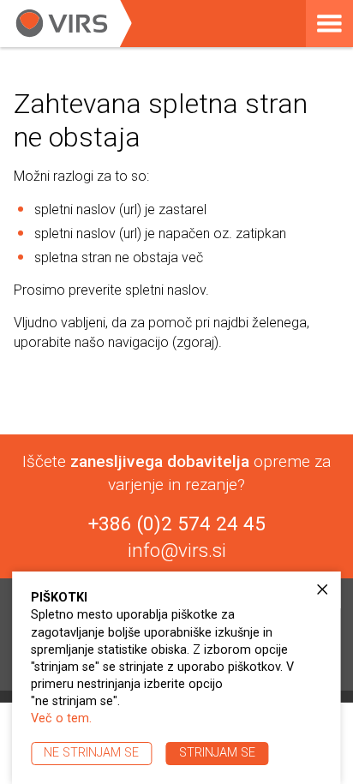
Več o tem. (61, 718)
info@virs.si (177, 550)
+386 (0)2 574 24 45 (177, 523)
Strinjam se (217, 752)
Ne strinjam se (91, 752)
